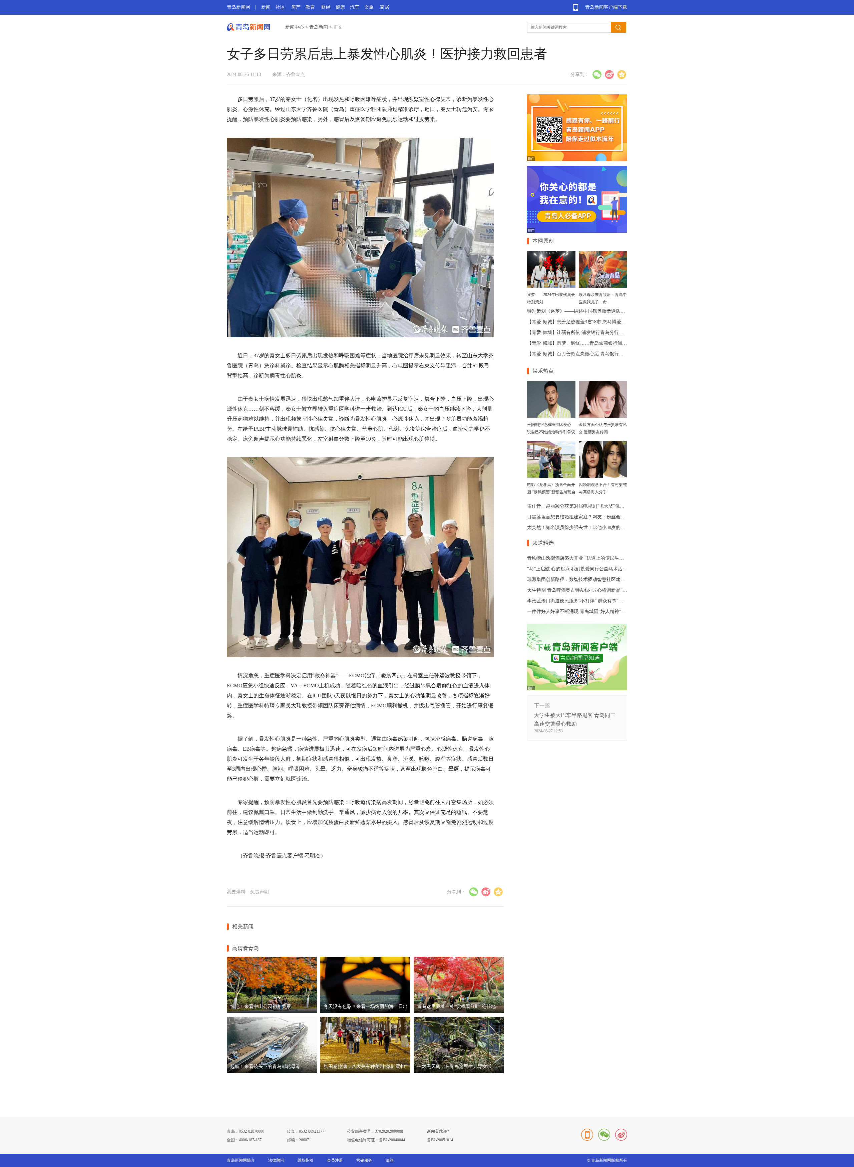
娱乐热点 (543, 371)
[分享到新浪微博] (609, 74)
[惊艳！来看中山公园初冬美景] (272, 1011)
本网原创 (543, 241)
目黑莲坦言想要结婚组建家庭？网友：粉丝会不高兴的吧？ (588, 516)
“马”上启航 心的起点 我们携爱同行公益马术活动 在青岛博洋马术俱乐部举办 (606, 568)
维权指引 (306, 1160)
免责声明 (259, 891)
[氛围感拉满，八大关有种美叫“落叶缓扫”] (365, 1071)
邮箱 (390, 1160)
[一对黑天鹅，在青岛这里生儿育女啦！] (459, 1071)
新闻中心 (294, 27)
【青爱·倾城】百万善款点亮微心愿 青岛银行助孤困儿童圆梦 (589, 353)
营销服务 (364, 1160)
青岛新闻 (318, 27)
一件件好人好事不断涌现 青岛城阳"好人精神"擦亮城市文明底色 (593, 611)
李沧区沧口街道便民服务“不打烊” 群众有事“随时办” (580, 600)
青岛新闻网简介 (241, 1160)
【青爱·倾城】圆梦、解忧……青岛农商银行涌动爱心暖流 (586, 343)
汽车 (354, 7)
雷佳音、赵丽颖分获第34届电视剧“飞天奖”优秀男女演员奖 (587, 506)
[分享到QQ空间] (621, 74)
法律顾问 (276, 1160)
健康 (340, 7)
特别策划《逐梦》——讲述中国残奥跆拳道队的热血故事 (585, 311)
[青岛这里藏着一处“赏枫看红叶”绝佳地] (459, 1011)
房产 (296, 7)
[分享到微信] (596, 74)
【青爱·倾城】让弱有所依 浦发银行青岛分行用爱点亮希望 (587, 332)
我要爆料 (236, 891)
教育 (310, 7)
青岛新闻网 (238, 7)
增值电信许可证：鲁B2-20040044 (376, 1140)
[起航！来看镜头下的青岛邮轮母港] (272, 1071)
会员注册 (335, 1160)
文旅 (369, 7)
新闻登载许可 (439, 1131)
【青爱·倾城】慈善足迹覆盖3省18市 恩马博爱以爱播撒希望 (588, 321)
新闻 (266, 7)
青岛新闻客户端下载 (606, 7)
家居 (384, 7)
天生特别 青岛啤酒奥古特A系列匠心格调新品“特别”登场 (585, 590)
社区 (280, 7)
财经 (326, 7)
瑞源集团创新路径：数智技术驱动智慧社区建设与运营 (583, 579)
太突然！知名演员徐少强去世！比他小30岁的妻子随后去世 (588, 527)
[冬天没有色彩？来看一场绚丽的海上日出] (365, 1011)
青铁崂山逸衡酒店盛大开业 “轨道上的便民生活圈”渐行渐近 (588, 558)
